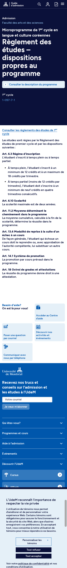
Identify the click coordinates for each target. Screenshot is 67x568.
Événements (9, 453)
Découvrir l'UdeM (12, 464)
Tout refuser (34, 549)
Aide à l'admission (13, 443)
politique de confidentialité (33, 563)
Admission (8, 18)
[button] (62, 4)
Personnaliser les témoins (35, 542)
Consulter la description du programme (33, 84)
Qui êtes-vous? (11, 423)
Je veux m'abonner (15, 406)
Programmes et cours (15, 433)
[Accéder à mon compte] (48, 4)
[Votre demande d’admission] (56, 4)
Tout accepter (34, 556)
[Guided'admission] (33, 371)
